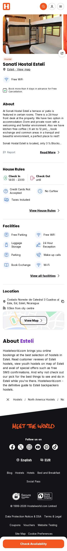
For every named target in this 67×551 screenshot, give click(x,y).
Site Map (20, 533)
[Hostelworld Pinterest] (46, 447)
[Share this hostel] (62, 53)
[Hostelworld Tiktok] (55, 447)
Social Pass (33, 481)
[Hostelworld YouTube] (38, 447)
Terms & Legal (52, 516)
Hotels (31, 472)
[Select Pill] (43, 6)
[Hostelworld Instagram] (29, 447)
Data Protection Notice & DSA (23, 516)
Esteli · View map (18, 69)
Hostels (19, 472)
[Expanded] (8, 399)
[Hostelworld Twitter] (21, 447)
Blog (9, 472)
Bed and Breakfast (49, 472)
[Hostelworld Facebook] (12, 447)
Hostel (7, 59)
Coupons (15, 525)
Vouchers (29, 525)
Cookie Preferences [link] (40, 533)
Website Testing (47, 525)
